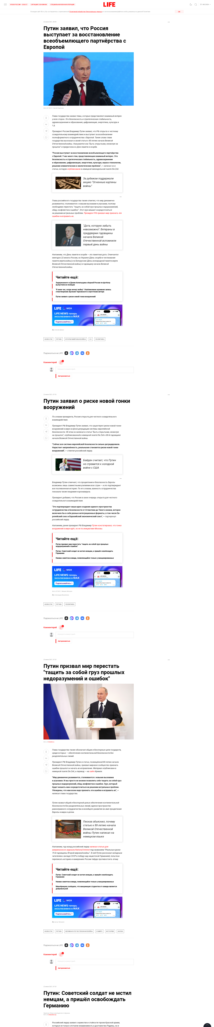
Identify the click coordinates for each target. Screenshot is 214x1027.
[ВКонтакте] (82, 353)
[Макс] (71, 353)
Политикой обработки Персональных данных (85, 11)
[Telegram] (77, 353)
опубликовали (73, 169)
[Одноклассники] (87, 353)
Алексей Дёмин (59, 330)
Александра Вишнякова (61, 595)
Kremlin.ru (51, 742)
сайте (92, 771)
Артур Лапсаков (59, 922)
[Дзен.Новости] (66, 353)
